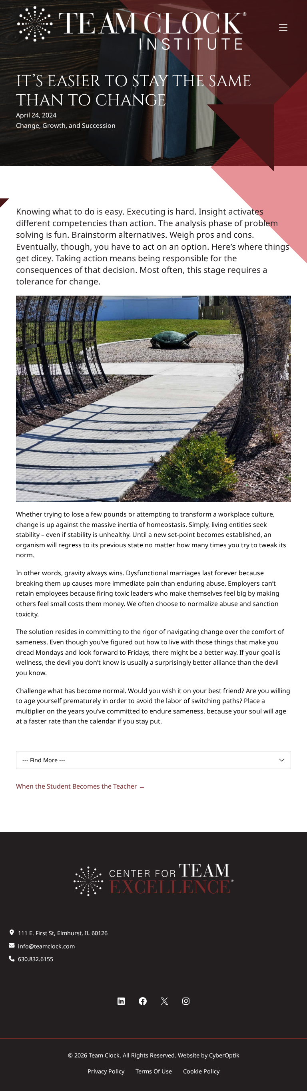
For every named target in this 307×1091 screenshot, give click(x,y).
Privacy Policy (106, 1071)
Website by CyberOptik (208, 1055)
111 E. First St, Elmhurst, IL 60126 (63, 933)
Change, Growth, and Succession (66, 125)
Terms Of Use (154, 1071)
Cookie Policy (201, 1071)
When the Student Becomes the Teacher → (80, 786)
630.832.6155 (35, 959)
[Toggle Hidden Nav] (283, 28)
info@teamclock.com (46, 946)
